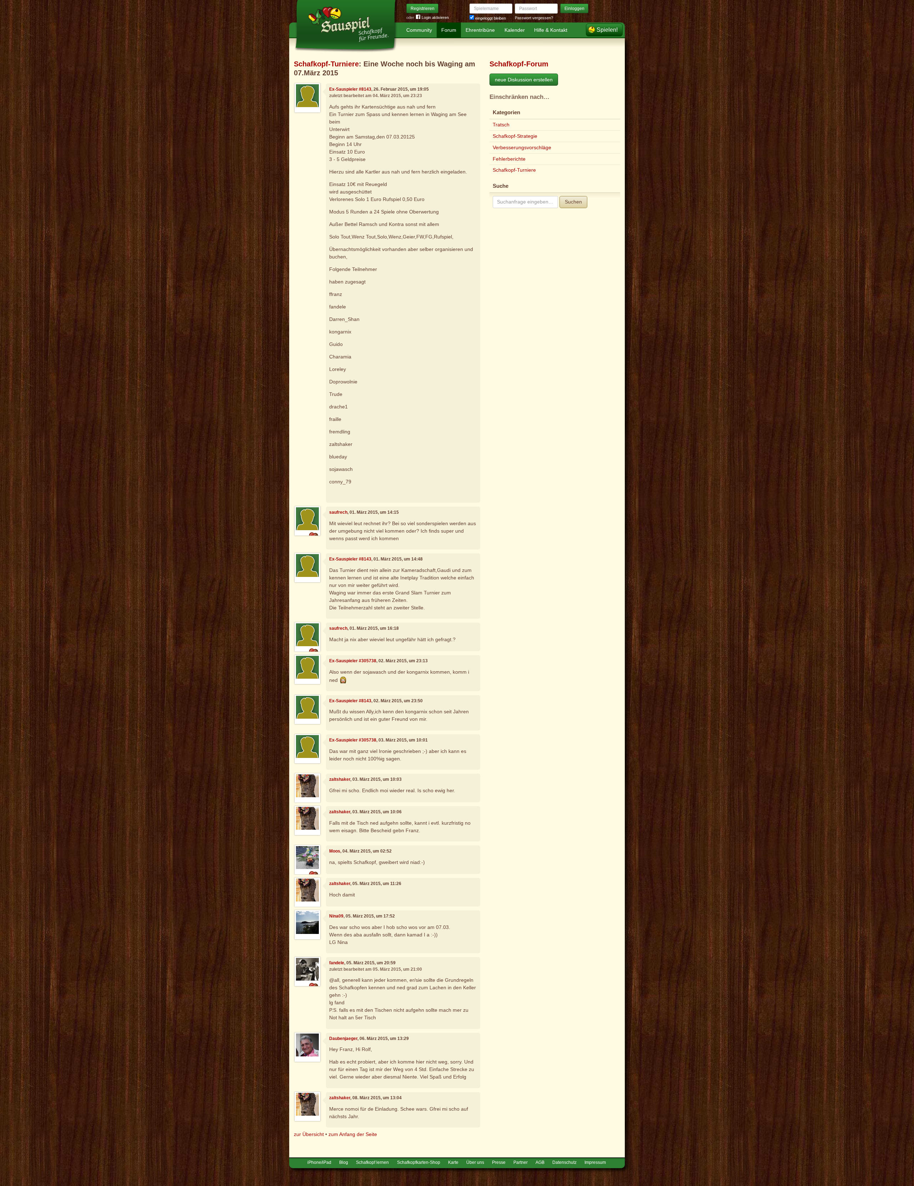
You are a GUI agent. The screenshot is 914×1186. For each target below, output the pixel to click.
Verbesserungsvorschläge (522, 147)
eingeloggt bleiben (490, 18)
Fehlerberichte (509, 159)
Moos (334, 851)
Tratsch (501, 124)
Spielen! (607, 30)
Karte (453, 1162)
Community (419, 30)
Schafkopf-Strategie (515, 136)
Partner (520, 1162)
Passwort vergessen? (534, 18)
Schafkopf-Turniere (326, 64)
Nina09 (336, 916)
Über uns (475, 1162)
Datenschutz (564, 1162)
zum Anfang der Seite (352, 1134)
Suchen (573, 202)
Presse (499, 1162)
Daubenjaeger (343, 1038)
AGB (540, 1162)
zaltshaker (339, 779)
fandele (336, 962)
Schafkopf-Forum (518, 64)
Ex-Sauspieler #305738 (352, 660)
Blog (343, 1162)
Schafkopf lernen (372, 1162)
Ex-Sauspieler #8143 (350, 89)
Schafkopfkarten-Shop (418, 1162)
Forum (448, 30)
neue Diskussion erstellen (524, 79)
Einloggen (574, 8)
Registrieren (423, 8)
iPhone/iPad (319, 1162)
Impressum (595, 1162)
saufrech (338, 512)
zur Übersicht (309, 1134)
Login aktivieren (435, 17)
